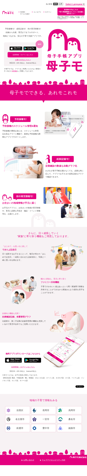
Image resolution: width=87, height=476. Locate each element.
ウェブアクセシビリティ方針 (53, 460)
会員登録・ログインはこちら (23, 55)
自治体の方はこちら (71, 11)
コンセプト (37, 12)
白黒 (60, 4)
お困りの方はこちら (22, 60)
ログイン (48, 12)
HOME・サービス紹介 (25, 13)
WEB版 (14, 71)
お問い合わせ (28, 460)
